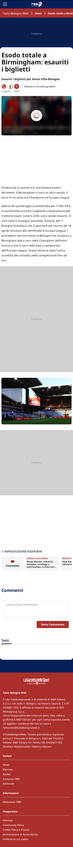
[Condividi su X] (16, 86)
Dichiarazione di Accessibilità (20, 834)
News (38, 13)
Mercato (8, 769)
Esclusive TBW (11, 779)
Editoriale (8, 783)
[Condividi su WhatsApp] (3, 86)
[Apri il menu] (5, 4)
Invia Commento (52, 624)
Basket (7, 774)
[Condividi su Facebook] (10, 86)
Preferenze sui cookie (15, 839)
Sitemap (8, 820)
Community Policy (13, 825)
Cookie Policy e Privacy (16, 829)
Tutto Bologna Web (16, 13)
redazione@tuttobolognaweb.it (21, 727)
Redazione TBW (12, 802)
